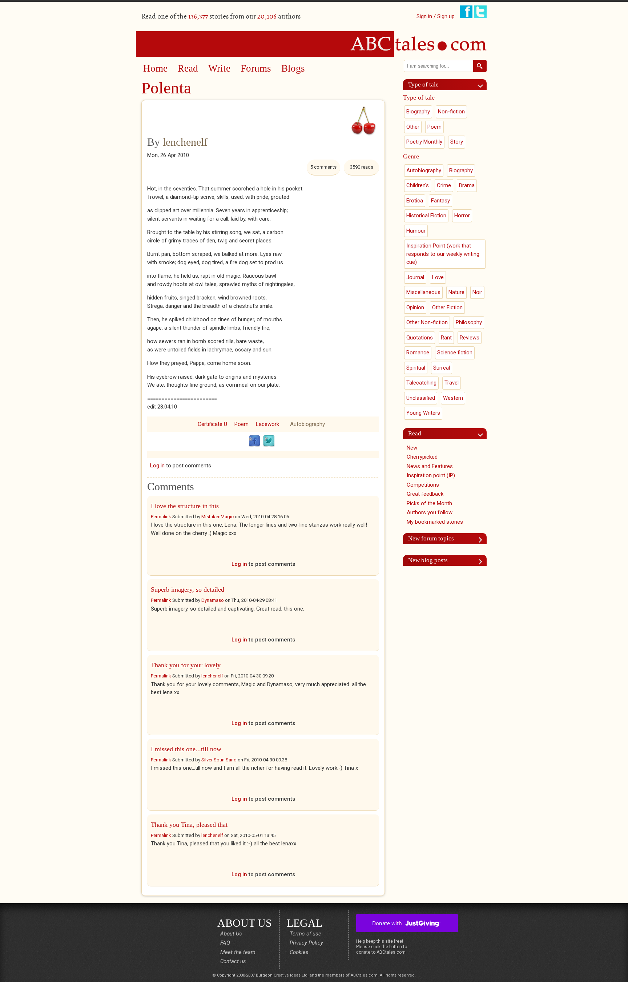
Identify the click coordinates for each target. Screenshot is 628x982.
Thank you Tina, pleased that (189, 824)
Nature (456, 292)
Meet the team (237, 952)
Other (412, 127)
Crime (444, 185)
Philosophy (469, 322)
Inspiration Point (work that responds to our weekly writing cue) (442, 253)
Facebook (254, 441)
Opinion (415, 307)
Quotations (419, 337)
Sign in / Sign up (435, 16)
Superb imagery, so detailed (187, 589)
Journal (415, 277)
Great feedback (425, 494)
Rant (446, 337)
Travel (451, 382)
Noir (477, 292)
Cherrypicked (422, 457)
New (412, 447)
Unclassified (420, 398)
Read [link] (414, 433)
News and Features (430, 466)
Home (155, 68)
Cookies (299, 952)
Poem (241, 424)
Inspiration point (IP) (431, 475)
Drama (467, 185)
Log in (157, 465)
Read (188, 68)
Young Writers (423, 413)
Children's (417, 185)
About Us (231, 933)
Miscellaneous (423, 292)
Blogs (293, 68)
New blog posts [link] (428, 560)
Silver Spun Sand (219, 759)
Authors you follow (429, 512)
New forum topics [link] (431, 538)
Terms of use (305, 933)
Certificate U (212, 424)
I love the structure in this (185, 506)
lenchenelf (185, 142)
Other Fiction (447, 307)
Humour (416, 231)
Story (456, 141)
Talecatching (421, 382)
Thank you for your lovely (186, 665)
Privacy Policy (306, 942)
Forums (256, 68)
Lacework (267, 424)
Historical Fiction (426, 215)
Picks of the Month (429, 503)
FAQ (225, 942)
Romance (417, 352)
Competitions (423, 485)
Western (453, 398)
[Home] (314, 43)
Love (438, 277)
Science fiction (454, 352)
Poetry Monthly (424, 141)
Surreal (441, 368)
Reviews (469, 337)
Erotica (414, 200)
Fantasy (440, 200)
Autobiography (307, 424)
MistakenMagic (217, 516)
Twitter (269, 441)
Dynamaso (212, 600)
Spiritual (415, 368)
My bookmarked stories (435, 522)
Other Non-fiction (427, 322)
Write (219, 68)
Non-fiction (451, 111)
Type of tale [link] (423, 84)
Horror (462, 215)
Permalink (161, 516)
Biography (418, 111)
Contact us (233, 961)
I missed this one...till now (186, 749)
